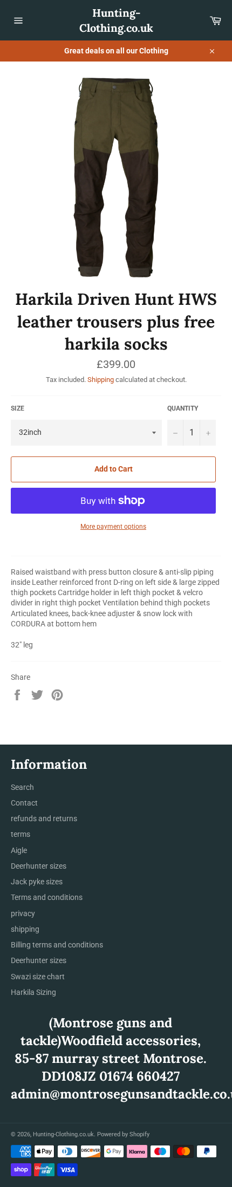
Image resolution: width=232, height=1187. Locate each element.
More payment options (113, 526)
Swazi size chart (38, 976)
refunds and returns (44, 818)
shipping (25, 929)
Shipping (100, 380)
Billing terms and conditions (57, 944)
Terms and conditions (47, 897)
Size (17, 408)
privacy (23, 913)
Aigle (19, 850)
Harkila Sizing (33, 992)
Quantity (182, 408)
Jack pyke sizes (37, 881)
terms (20, 834)
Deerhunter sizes (38, 866)
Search (22, 787)
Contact (24, 803)
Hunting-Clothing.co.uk (116, 20)
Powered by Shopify (123, 1134)
